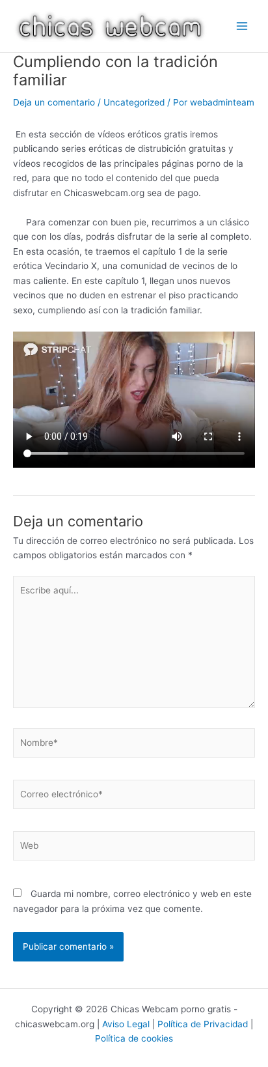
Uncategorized (134, 102)
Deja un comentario (54, 102)
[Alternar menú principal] (242, 26)
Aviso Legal (126, 1024)
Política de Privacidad (202, 1024)
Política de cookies (134, 1038)
